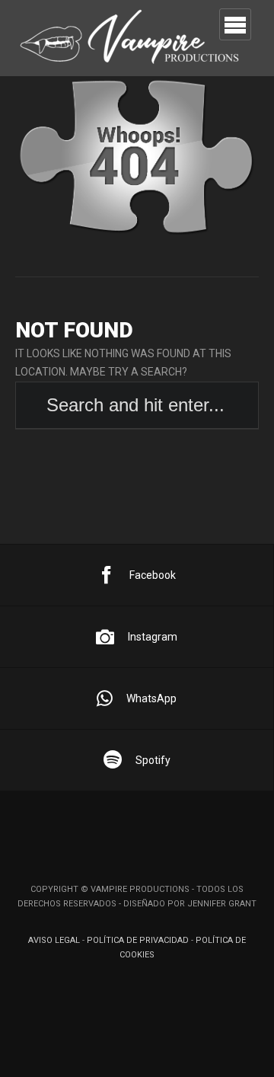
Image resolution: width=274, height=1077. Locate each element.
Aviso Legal (54, 940)
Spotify (152, 760)
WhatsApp (151, 698)
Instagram (152, 637)
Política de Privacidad (138, 940)
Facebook (152, 575)
